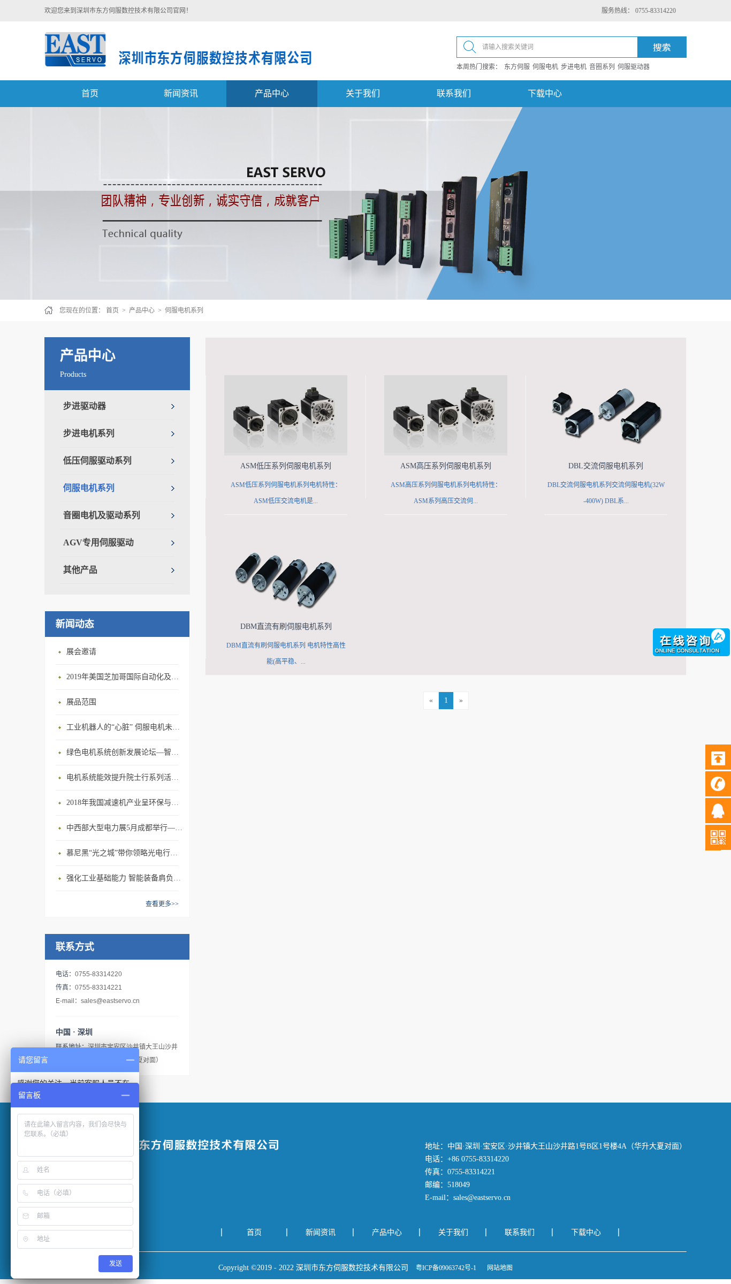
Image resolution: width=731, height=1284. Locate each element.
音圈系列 (602, 67)
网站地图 (498, 1268)
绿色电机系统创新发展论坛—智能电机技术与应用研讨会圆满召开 (125, 752)
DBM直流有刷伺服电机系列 (286, 626)
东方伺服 (517, 67)
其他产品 (80, 569)
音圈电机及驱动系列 (101, 515)
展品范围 (81, 702)
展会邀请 (81, 652)
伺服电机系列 (184, 310)
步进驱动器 (84, 406)
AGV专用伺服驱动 (98, 542)
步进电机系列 (89, 433)
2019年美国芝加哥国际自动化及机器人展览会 (125, 677)
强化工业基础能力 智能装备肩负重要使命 (125, 878)
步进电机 (574, 67)
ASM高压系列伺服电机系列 (445, 466)
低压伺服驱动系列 (97, 460)
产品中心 (142, 310)
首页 (89, 93)
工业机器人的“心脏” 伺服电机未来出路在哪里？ (125, 727)
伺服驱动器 (634, 67)
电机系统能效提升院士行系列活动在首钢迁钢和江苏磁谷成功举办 (125, 777)
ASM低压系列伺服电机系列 (285, 466)
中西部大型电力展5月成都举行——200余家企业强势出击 (125, 828)
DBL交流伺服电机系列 (605, 466)
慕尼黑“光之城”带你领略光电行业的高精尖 (125, 853)
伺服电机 (545, 67)
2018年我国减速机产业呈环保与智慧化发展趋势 (125, 803)
